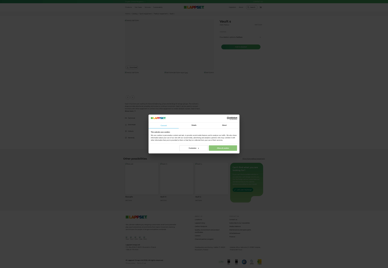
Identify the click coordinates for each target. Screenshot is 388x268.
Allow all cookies (223, 148)
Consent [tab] (164, 125)
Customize (192, 148)
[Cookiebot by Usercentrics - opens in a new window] (228, 118)
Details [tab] (194, 125)
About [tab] (224, 125)
